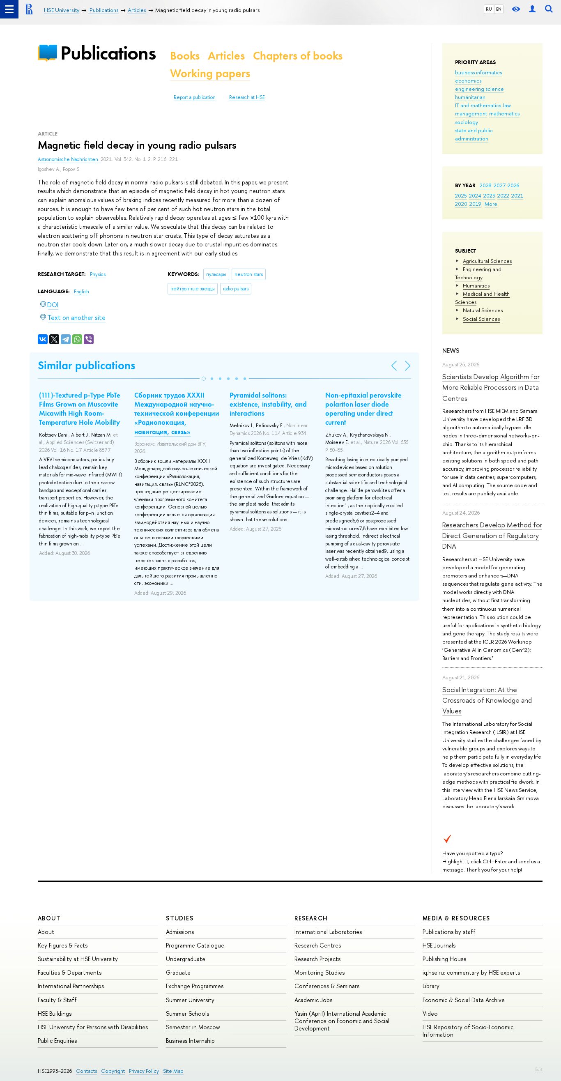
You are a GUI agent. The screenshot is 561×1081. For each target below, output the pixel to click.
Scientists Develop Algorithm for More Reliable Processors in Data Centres (491, 387)
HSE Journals (439, 945)
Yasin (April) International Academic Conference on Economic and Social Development (341, 1021)
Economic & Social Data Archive (464, 1000)
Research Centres (317, 945)
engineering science (479, 88)
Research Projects (317, 959)
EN (498, 9)
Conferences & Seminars (326, 986)
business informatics (478, 72)
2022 (503, 195)
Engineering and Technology (478, 273)
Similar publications (86, 365)
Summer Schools (187, 1013)
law (507, 105)
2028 (486, 185)
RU (489, 9)
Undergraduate (185, 959)
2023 (489, 195)
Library (431, 986)
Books (185, 55)
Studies (179, 918)
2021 (517, 195)
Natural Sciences (483, 310)
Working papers (210, 73)
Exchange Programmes (194, 986)
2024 (475, 195)
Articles (226, 55)
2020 (461, 203)
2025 (461, 195)
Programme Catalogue (195, 945)
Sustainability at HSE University (78, 959)
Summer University (190, 1000)
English (81, 291)
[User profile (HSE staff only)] (532, 9)
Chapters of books (298, 55)
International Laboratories (328, 932)
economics (468, 80)
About (49, 918)
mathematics (504, 113)
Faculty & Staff (57, 1000)
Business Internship (190, 1040)
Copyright (113, 1070)
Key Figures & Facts (62, 945)
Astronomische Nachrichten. (69, 159)
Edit (539, 1069)
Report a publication (195, 97)
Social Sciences (481, 318)
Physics (98, 274)
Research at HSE (247, 97)
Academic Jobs (313, 1000)
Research (311, 918)
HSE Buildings (54, 1013)
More (491, 203)
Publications (108, 52)
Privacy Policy (144, 1070)
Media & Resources (456, 918)
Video (430, 1013)
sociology (466, 122)
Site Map (173, 1070)
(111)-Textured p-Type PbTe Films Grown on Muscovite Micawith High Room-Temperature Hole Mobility (79, 409)
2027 (500, 185)
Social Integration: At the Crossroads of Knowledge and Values (487, 700)
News (451, 350)
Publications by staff (449, 932)
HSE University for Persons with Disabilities (93, 1027)
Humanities (476, 285)
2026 (513, 185)
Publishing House (445, 959)
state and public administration (474, 134)
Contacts (86, 1070)
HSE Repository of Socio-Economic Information (468, 1030)
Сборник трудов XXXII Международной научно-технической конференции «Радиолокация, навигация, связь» (176, 413)
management (471, 113)
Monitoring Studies (319, 972)
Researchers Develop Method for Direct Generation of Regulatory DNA (492, 535)
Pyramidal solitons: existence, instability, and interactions (268, 404)
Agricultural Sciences (487, 260)
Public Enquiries (57, 1040)
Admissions (180, 932)
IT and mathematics (478, 105)
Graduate (178, 972)
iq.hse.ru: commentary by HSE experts (471, 972)
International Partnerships (71, 986)
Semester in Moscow (193, 1027)
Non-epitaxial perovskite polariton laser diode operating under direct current (363, 409)
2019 (475, 203)
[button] (204, 379)
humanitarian (470, 97)
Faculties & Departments (69, 972)
